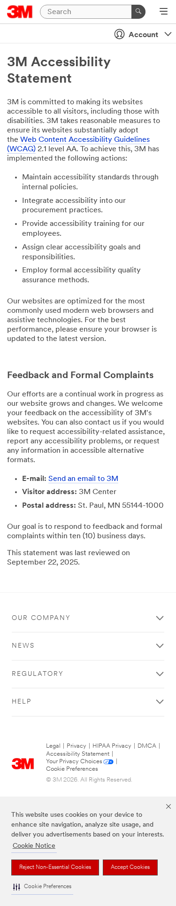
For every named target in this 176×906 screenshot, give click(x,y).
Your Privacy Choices (74, 762)
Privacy (76, 746)
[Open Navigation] (164, 12)
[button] (42, 887)
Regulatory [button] (38, 674)
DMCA (147, 746)
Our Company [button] (41, 618)
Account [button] (143, 35)
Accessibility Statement (77, 754)
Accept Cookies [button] (130, 867)
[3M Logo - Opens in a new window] (20, 12)
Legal (53, 746)
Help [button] (21, 701)
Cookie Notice (34, 846)
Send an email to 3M (83, 479)
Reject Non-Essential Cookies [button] (55, 867)
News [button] (23, 646)
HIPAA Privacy (111, 746)
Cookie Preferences (72, 769)
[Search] (138, 12)
